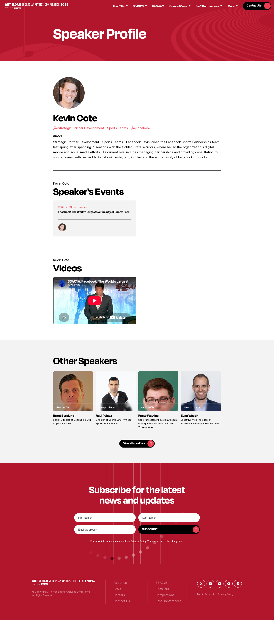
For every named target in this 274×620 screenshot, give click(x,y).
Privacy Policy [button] (138, 541)
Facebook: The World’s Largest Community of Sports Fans (93, 212)
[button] (36, 6)
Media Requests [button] (206, 594)
